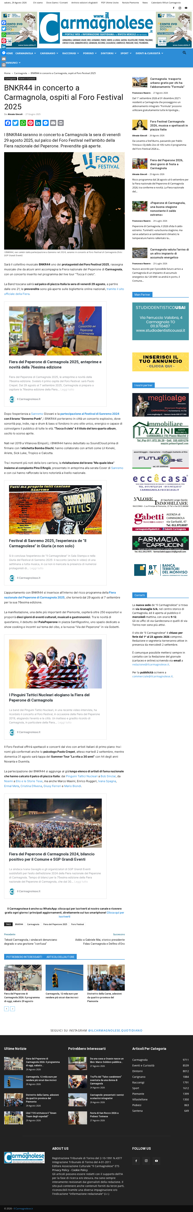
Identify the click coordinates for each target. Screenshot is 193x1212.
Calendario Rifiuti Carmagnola (166, 2)
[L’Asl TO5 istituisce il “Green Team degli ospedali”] (13, 1117)
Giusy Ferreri (52, 786)
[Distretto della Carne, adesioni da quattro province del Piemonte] (106, 978)
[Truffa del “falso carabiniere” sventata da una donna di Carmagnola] (77, 1081)
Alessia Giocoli (15, 114)
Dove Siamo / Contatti (57, 2)
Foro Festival (77, 924)
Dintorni (107, 53)
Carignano (47, 53)
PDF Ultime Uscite (110, 2)
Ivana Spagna (107, 781)
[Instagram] (180, 8)
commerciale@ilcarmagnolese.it (152, 676)
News (145, 2)
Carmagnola (24, 53)
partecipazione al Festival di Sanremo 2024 (89, 414)
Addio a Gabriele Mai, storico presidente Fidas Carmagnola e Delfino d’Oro (100, 941)
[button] (184, 53)
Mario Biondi (72, 786)
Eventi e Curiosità (27, 78)
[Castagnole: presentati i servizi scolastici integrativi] (77, 1099)
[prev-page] (6, 1008)
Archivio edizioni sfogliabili (84, 2)
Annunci (11, 62)
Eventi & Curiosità (148, 53)
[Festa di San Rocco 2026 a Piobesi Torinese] (77, 1117)
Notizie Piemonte (130, 2)
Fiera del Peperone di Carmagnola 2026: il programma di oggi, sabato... (43, 1062)
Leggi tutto (67, 389)
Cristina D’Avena (31, 786)
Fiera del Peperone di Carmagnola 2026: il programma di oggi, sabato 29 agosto (22, 997)
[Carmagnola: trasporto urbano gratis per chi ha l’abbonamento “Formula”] (139, 82)
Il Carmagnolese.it (23, 1208)
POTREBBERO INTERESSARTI (24, 956)
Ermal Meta (11, 786)
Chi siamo (38, 2)
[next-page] (12, 1008)
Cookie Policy (79, 1170)
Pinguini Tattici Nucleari (82, 776)
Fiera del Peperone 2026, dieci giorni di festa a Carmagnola (166, 164)
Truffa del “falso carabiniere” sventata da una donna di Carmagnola (106, 1080)
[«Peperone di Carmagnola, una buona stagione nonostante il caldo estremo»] (139, 206)
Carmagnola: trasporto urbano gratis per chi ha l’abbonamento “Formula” (167, 83)
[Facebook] (173, 8)
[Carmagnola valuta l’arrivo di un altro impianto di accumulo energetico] (139, 253)
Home (9, 53)
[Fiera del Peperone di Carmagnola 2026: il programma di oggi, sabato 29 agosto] (23, 978)
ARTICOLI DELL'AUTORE (60, 956)
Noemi (8, 781)
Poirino (88, 53)
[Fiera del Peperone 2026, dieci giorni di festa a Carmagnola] (139, 163)
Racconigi (69, 53)
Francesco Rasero (141, 92)
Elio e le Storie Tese (29, 781)
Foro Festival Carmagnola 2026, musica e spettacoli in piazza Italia (169, 125)
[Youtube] (186, 8)
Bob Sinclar (108, 776)
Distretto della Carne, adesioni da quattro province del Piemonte (104, 997)
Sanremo (37, 414)
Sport (125, 53)
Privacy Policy (60, 1170)
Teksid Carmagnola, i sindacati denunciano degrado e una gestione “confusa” (30, 941)
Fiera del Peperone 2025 (55, 924)
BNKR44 (19, 924)
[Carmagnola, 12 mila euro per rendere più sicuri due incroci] (64, 978)
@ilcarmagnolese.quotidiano (115, 1030)
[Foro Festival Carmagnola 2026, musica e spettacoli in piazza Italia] (139, 125)
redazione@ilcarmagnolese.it (150, 664)
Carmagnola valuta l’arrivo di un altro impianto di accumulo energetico (169, 253)
